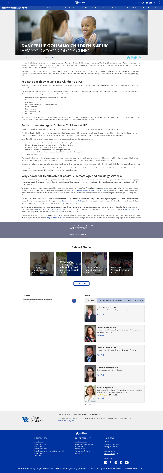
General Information (41, 444)
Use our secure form (77, 234)
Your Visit (37, 455)
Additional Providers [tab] (136, 300)
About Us (146, 8)
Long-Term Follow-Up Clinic (56, 218)
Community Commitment (84, 444)
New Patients (38, 446)
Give (104, 8)
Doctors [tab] (91, 300)
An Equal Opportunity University (66, 469)
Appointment (38, 442)
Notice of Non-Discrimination (112, 469)
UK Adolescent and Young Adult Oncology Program (54, 209)
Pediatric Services (53, 8)
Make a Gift (79, 453)
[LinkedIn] (121, 463)
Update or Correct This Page (134, 469)
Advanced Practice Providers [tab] (111, 300)
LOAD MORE (81, 283)
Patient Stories (132, 8)
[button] (6, 3)
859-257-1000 (109, 451)
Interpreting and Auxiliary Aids (90, 469)
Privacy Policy (39, 453)
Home (23, 58)
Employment (79, 446)
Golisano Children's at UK (36, 58)
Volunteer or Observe (82, 451)
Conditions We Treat (72, 8)
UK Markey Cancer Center (131, 209)
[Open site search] (160, 3)
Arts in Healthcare (81, 442)
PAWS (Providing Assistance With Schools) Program (88, 190)
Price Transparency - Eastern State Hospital (49, 451)
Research (158, 8)
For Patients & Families (90, 8)
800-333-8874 (109, 454)
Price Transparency (40, 449)
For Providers (116, 8)
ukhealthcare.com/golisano (67, 421)
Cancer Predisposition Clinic (71, 201)
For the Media (80, 449)
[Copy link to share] (139, 57)
